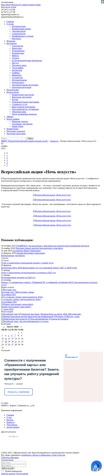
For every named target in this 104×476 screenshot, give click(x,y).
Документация (18, 31)
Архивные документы (22, 124)
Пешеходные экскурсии (23, 94)
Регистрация (22, 473)
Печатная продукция (21, 87)
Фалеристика (18, 53)
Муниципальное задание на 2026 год (18, 277)
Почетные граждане (15, 131)
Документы (11, 425)
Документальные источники (25, 85)
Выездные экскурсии (22, 97)
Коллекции (11, 43)
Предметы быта (19, 65)
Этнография (17, 68)
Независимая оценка (21, 29)
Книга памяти (13, 119)
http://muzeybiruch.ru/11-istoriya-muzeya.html (20, 5)
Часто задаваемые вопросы (24, 114)
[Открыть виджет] (96, 466)
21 (16, 341)
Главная (10, 21)
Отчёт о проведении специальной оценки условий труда (27, 263)
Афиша (9, 116)
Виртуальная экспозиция (23, 107)
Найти (30, 138)
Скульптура (17, 77)
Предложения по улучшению (25, 109)
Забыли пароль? (8, 473)
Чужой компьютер (13, 471)
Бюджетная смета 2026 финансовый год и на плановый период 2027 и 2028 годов (39, 268)
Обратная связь (19, 112)
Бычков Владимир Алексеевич (31, 253)
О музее (10, 24)
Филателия (17, 70)
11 (6, 338)
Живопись (17, 75)
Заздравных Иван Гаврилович (27, 251)
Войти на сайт (8, 468)
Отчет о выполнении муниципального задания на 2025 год (28, 272)
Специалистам (18, 34)
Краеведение (12, 129)
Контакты (16, 38)
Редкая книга (18, 82)
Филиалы (10, 41)
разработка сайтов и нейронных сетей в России (43, 455)
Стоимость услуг (20, 104)
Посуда (15, 63)
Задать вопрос (13, 427)
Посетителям (12, 90)
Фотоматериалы (19, 80)
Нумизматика (18, 51)
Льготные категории (16, 133)
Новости (10, 422)
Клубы (15, 99)
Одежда (15, 58)
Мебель (15, 55)
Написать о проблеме (18, 392)
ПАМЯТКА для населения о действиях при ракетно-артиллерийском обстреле (52, 246)
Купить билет (12, 92)
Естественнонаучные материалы (27, 60)
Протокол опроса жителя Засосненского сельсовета (39, 248)
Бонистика (17, 48)
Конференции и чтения (22, 36)
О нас (9, 417)
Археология (17, 46)
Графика (16, 73)
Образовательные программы (25, 102)
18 (6, 341)
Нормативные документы (13, 255)
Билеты (9, 420)
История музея (18, 26)
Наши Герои (17, 126)
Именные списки (20, 121)
